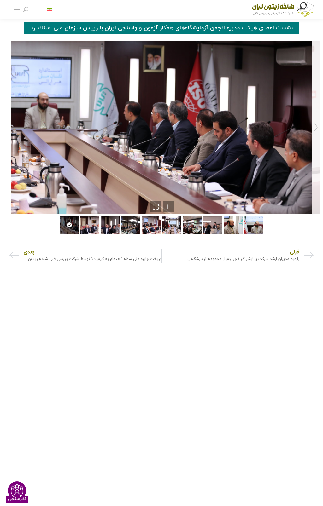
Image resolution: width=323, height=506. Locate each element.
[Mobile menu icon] (16, 9)
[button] (7, 127)
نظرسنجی (17, 499)
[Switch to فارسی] (50, 9)
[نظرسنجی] (17, 490)
